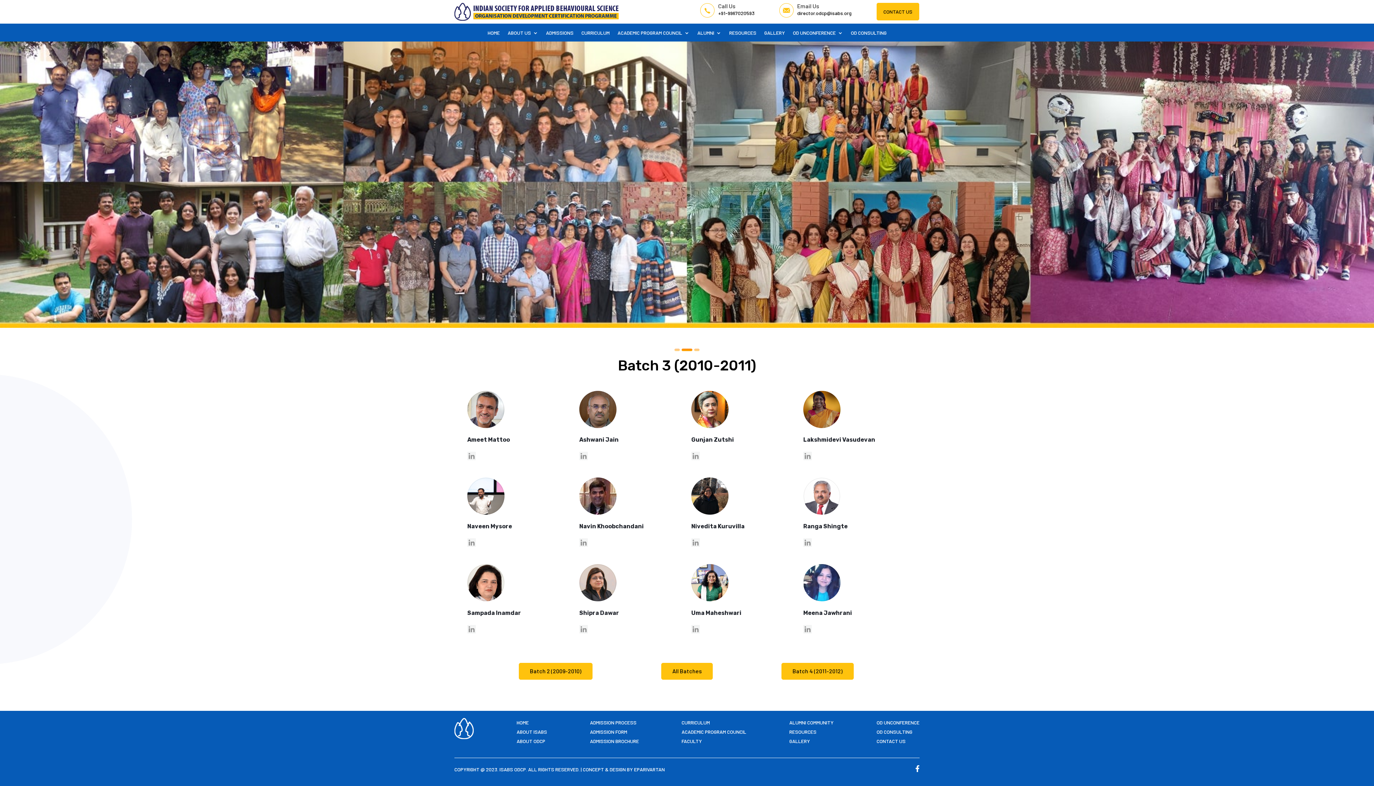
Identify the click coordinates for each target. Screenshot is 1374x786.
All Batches (687, 671)
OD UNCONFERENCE (814, 33)
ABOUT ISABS (532, 732)
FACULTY (692, 741)
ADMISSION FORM (608, 732)
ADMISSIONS (560, 33)
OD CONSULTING (869, 33)
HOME (494, 33)
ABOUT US (519, 33)
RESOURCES (742, 33)
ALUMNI (705, 33)
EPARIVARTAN (649, 769)
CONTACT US (897, 12)
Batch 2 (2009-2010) (555, 671)
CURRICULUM (595, 33)
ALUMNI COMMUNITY (811, 722)
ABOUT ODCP (531, 741)
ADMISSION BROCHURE (614, 741)
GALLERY (774, 33)
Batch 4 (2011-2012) (818, 671)
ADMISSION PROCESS (613, 722)
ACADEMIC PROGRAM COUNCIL (650, 33)
